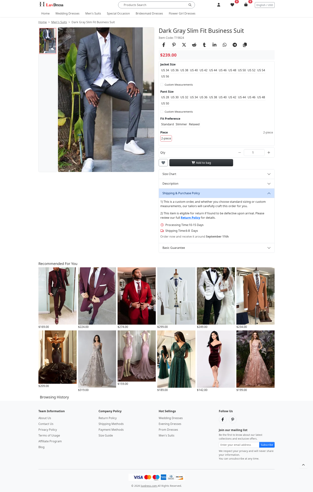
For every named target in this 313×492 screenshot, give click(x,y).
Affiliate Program (50, 441)
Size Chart (169, 174)
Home (45, 13)
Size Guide (106, 435)
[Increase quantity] (269, 152)
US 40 (194, 70)
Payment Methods (111, 430)
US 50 (242, 70)
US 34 (165, 70)
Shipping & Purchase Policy (181, 193)
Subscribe (267, 444)
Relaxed (194, 124)
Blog (41, 447)
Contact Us (45, 424)
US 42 (203, 70)
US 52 (251, 70)
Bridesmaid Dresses (149, 13)
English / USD (264, 5)
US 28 (165, 97)
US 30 (175, 97)
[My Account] (218, 4)
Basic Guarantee (173, 248)
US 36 (175, 70)
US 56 (165, 76)
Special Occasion (118, 13)
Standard (167, 124)
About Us (44, 418)
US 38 (184, 70)
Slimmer (181, 124)
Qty (162, 153)
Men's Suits (93, 13)
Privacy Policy (47, 430)
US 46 (223, 70)
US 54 (261, 70)
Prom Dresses (168, 430)
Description (170, 184)
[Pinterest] (233, 419)
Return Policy (108, 418)
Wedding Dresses (67, 13)
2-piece (166, 138)
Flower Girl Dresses (182, 13)
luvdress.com (149, 485)
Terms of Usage (49, 435)
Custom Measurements (179, 84)
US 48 (232, 70)
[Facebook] (223, 419)
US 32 (184, 97)
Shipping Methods (111, 424)
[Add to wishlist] (163, 162)
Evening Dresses (170, 424)
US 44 (213, 70)
